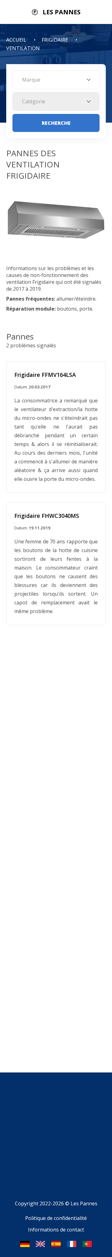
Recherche (56, 123)
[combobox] (56, 79)
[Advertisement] (56, 1141)
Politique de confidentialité (56, 1218)
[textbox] (56, 80)
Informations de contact (56, 1229)
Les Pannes (84, 1203)
